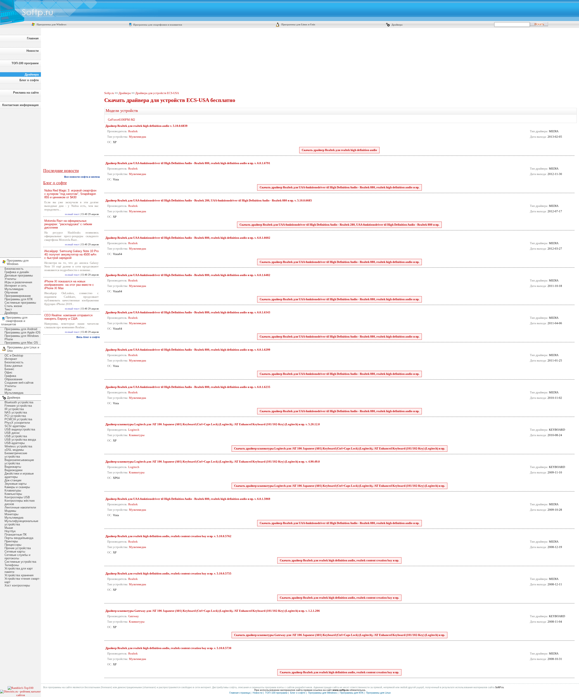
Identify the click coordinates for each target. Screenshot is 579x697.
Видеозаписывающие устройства (19, 461)
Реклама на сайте (26, 92)
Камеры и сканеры (17, 487)
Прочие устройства (18, 548)
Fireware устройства (18, 405)
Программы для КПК (19, 299)
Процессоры (13, 544)
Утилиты (10, 279)
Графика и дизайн (17, 272)
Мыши (9, 527)
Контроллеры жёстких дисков (20, 502)
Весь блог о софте (88, 337)
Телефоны (12, 565)
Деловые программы (19, 275)
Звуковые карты (15, 483)
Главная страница (239, 692)
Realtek (133, 131)
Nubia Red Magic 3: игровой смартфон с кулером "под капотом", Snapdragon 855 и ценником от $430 (70, 194)
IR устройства (14, 409)
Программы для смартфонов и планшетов (157, 25)
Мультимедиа (14, 289)
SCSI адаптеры (15, 426)
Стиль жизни (13, 306)
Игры (8, 389)
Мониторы (11, 514)
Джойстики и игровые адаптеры (19, 475)
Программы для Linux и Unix (298, 24)
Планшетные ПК (16, 534)
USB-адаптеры (15, 443)
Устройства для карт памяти (19, 570)
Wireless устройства (18, 446)
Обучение (11, 292)
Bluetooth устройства (19, 402)
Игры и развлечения (18, 282)
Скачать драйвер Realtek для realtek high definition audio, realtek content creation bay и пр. (339, 560)
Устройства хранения (19, 575)
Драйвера (397, 25)
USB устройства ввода (20, 439)
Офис (8, 372)
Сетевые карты (15, 551)
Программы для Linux (378, 692)
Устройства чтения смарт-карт (22, 580)
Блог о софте (29, 80)
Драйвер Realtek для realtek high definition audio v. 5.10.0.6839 (146, 126)
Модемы (10, 511)
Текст (8, 309)
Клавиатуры (13, 490)
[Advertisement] (20, 182)
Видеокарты (13, 466)
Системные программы (20, 302)
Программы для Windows (51, 24)
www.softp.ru (340, 690)
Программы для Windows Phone (22, 337)
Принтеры (11, 541)
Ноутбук (10, 531)
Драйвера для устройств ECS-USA (157, 93)
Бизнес (9, 369)
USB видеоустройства (20, 429)
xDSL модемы (14, 449)
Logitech (133, 429)
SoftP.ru (499, 687)
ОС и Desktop (14, 355)
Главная (33, 38)
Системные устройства (20, 561)
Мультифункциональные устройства (21, 522)
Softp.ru (109, 93)
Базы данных (14, 365)
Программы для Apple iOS (22, 332)
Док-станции (13, 480)
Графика (10, 376)
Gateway (133, 616)
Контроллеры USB (17, 497)
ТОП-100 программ (25, 63)
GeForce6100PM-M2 (121, 119)
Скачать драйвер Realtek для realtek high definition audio (339, 150)
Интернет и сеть (16, 285)
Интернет (11, 359)
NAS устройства (16, 412)
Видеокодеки (13, 470)
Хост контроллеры (17, 585)
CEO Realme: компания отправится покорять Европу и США (68, 317)
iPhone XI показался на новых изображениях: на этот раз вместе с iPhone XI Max (69, 285)
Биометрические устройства (16, 454)
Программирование (18, 296)
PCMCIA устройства (18, 419)
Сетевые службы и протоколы (17, 556)
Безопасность (14, 268)
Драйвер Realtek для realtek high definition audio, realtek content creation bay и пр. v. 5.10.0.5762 (168, 536)
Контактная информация (20, 105)
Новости (32, 50)
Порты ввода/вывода (19, 538)
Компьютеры (13, 494)
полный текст (72, 214)
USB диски (12, 433)
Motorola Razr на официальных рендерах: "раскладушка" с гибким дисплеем (68, 224)
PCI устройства (15, 416)
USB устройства (16, 436)
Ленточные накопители (20, 507)
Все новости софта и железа (82, 176)
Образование (13, 379)
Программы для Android (21, 329)
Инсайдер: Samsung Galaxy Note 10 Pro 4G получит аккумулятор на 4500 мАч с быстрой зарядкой (71, 254)
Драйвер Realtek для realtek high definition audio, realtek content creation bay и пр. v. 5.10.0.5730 (168, 648)
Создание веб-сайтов (19, 382)
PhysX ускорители (17, 422)
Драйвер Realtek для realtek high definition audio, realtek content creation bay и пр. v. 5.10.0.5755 (168, 573)
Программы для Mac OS (21, 342)
